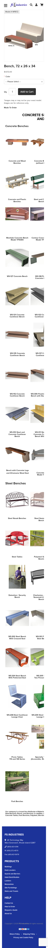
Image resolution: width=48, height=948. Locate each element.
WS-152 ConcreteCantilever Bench (17, 394)
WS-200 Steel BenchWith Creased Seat (17, 637)
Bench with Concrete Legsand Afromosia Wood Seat (17, 471)
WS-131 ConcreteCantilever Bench (17, 315)
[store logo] (18, 5)
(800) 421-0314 (12, 846)
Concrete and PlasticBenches (17, 200)
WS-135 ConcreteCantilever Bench (17, 354)
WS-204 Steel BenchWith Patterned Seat (17, 676)
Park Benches (17, 801)
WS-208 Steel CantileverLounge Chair (17, 716)
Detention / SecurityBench (17, 596)
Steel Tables (17, 556)
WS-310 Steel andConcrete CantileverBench (17, 434)
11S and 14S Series (17, 759)
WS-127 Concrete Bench (17, 276)
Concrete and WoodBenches (17, 162)
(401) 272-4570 (12, 850)
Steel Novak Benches (17, 518)
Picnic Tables (17, 757)
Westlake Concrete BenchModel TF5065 (17, 238)
